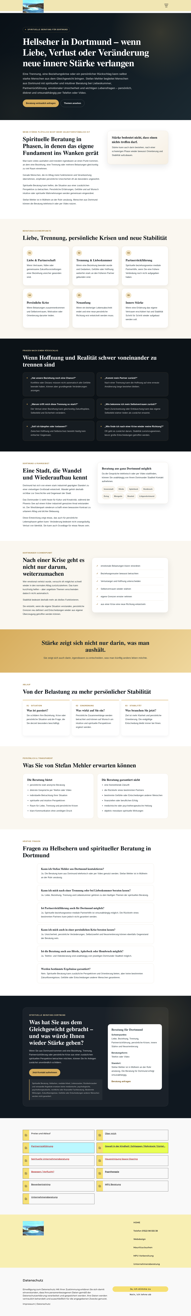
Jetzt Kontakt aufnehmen (44, 1072)
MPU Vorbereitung (143, 1256)
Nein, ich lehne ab (140, 1294)
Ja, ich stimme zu (140, 1289)
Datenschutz (43, 1304)
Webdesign (139, 1239)
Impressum (29, 1304)
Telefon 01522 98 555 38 (145, 1231)
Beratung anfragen (121, 1081)
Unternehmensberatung (146, 1264)
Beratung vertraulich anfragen (41, 103)
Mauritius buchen (142, 1247)
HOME (136, 1222)
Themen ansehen (72, 103)
